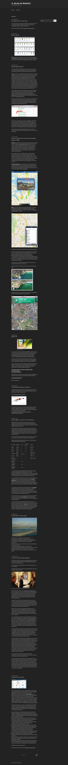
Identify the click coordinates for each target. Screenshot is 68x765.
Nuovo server (15, 35)
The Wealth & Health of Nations (20, 387)
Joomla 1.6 (13, 693)
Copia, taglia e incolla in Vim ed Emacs (22, 420)
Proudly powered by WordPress (16, 762)
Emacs (27, 422)
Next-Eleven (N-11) (32, 590)
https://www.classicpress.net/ (29, 28)
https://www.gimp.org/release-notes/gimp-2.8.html (25, 356)
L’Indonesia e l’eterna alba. (19, 515)
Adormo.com (20, 562)
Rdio (23, 77)
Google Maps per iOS (23, 143)
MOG (26, 77)
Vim (24, 422)
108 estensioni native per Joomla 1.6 (30, 702)
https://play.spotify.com (20, 96)
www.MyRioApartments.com (30, 561)
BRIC (26, 590)
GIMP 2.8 (14, 336)
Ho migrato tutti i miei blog (19, 21)
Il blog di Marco (21, 3)
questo (26, 124)
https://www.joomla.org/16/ (30, 747)
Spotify (12, 73)
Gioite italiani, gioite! (17, 66)
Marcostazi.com (14, 57)
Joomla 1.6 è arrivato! (17, 677)
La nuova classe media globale (20, 558)
